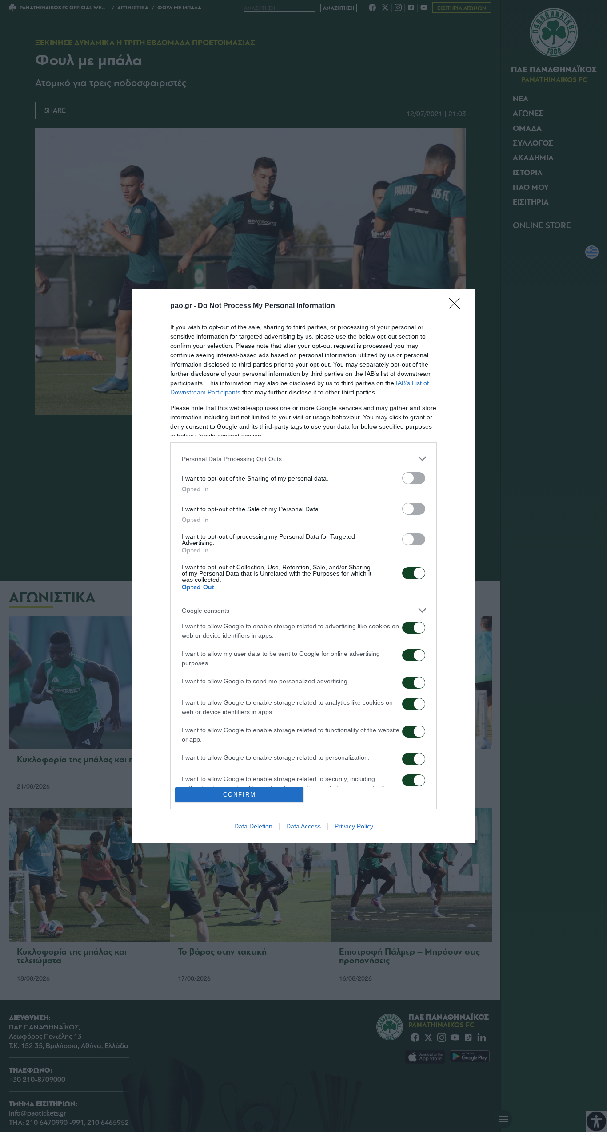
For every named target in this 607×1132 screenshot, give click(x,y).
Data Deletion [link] (253, 826)
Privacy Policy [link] (354, 826)
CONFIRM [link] (239, 794)
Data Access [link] (303, 826)
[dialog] (303, 566)
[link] (457, 306)
